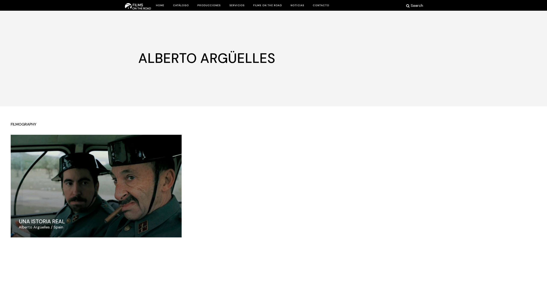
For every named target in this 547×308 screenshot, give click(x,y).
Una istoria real (42, 221)
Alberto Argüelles (34, 227)
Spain (58, 227)
